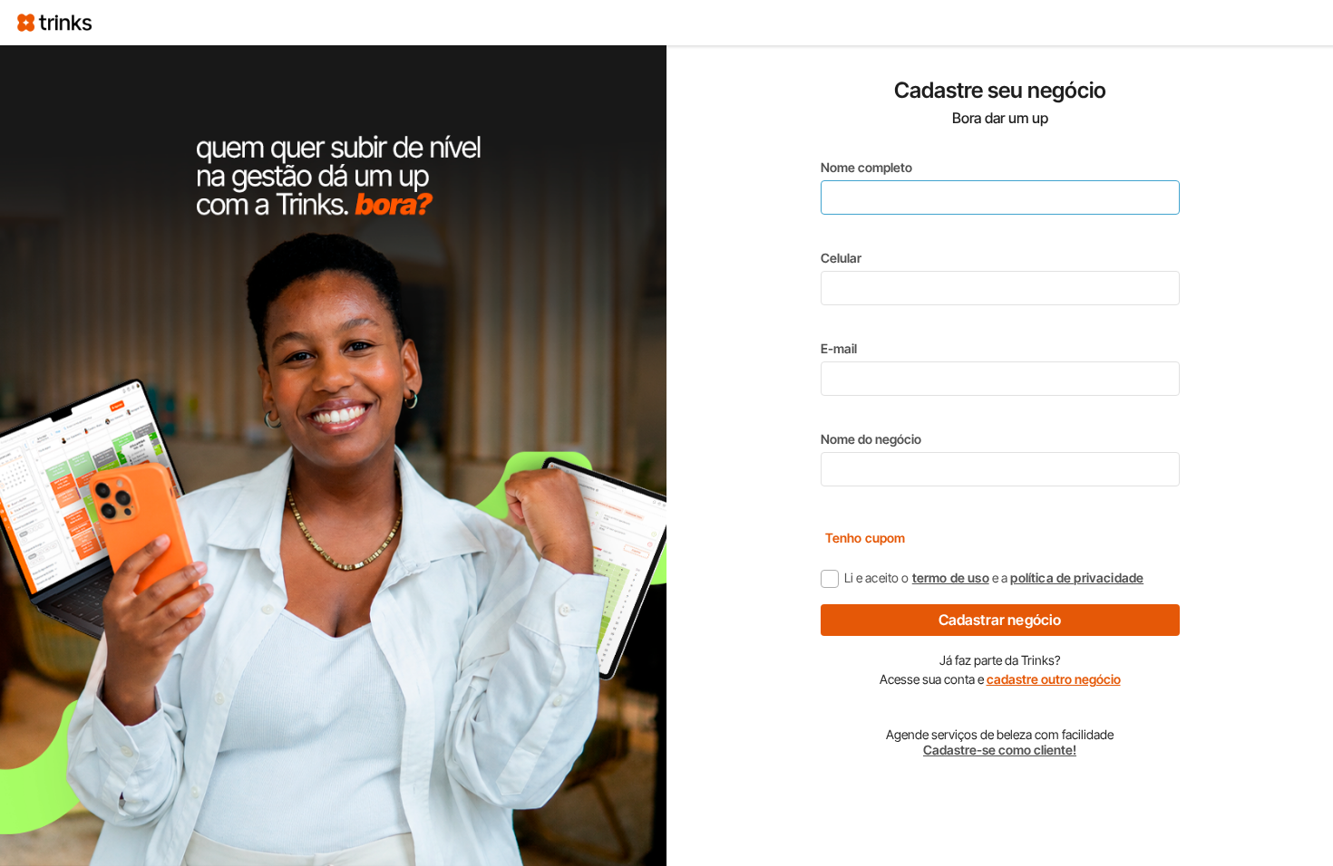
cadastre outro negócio (1054, 679)
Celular (841, 257)
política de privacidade (1076, 577)
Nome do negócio (871, 439)
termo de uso (950, 577)
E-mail (839, 348)
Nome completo (866, 167)
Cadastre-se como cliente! (999, 749)
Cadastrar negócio (1000, 620)
